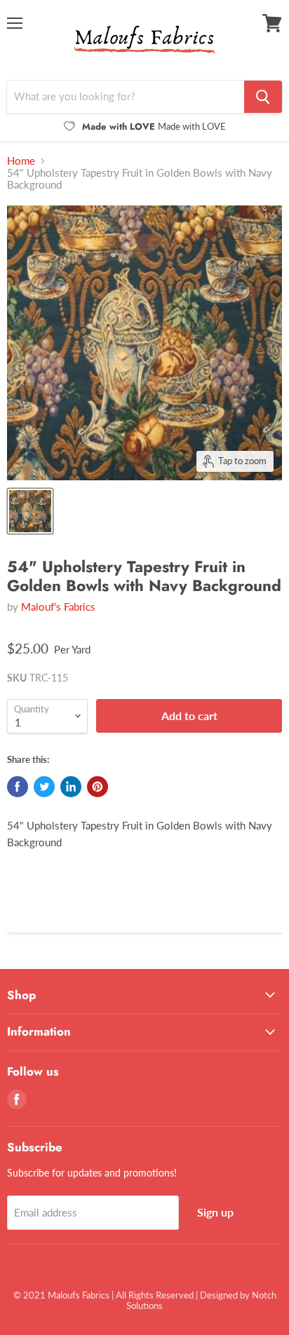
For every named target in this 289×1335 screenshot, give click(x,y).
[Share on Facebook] (17, 786)
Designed (219, 1295)
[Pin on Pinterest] (97, 786)
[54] (30, 511)
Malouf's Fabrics (58, 606)
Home (21, 161)
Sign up (215, 1212)
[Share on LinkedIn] (70, 786)
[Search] (263, 97)
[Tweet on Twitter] (44, 786)
